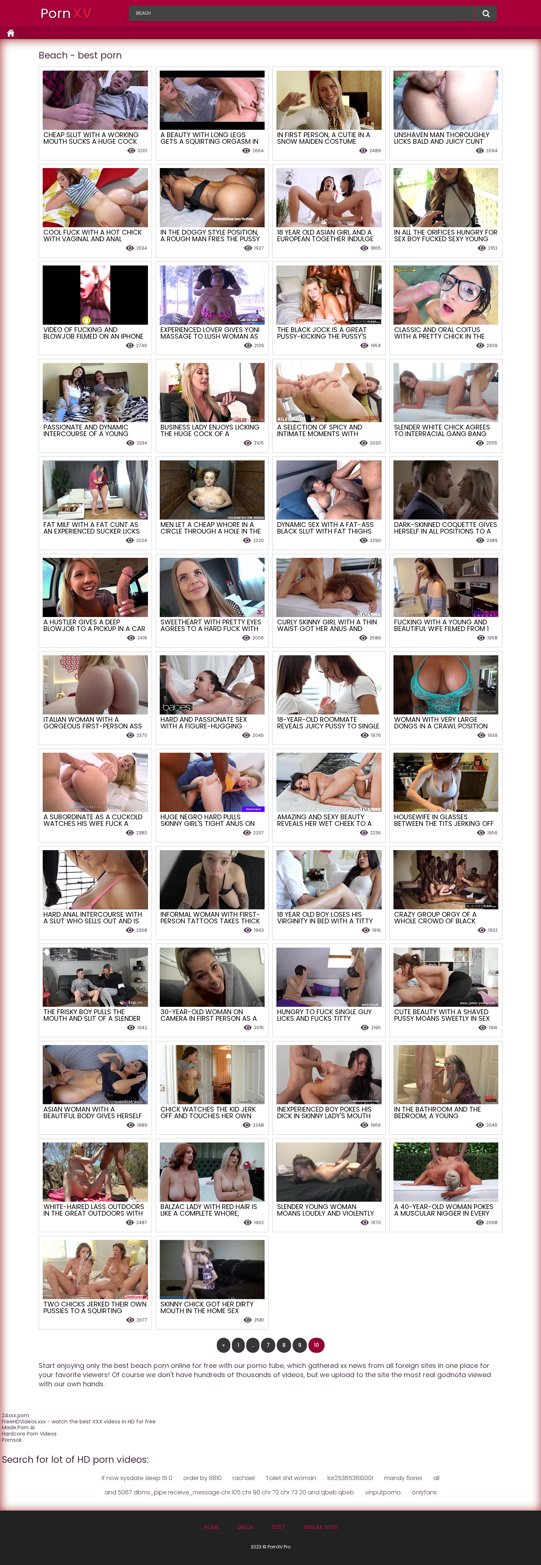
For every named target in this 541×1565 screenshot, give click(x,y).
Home (211, 1527)
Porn (66, 13)
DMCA (245, 1527)
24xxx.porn (15, 1415)
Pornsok (12, 1440)
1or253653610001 (350, 1478)
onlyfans (424, 1492)
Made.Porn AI (18, 1427)
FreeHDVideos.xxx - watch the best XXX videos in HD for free (79, 1421)
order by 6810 (202, 1478)
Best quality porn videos (486, 13)
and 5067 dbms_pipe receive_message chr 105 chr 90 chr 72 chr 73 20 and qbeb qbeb (229, 1492)
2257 (278, 1527)
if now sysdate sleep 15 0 (137, 1478)
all (436, 1478)
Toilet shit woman (291, 1478)
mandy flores (403, 1478)
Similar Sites (320, 1527)
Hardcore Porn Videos (29, 1433)
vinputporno (383, 1492)
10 (316, 1345)
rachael (244, 1478)
